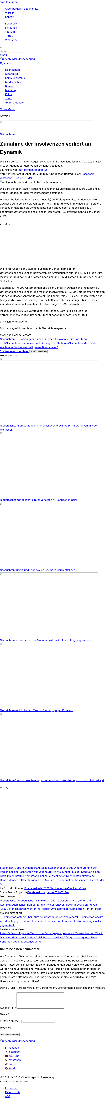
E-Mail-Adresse (10, 1021)
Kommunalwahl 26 (16, 78)
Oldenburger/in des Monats (21, 8)
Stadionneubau (59, 888)
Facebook (11, 23)
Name (4, 1014)
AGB (7, 1096)
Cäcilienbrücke (77, 888)
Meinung (10, 90)
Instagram (11, 27)
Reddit (19, 178)
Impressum (11, 1088)
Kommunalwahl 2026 (37, 888)
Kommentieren (20, 351)
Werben (9, 12)
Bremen (9, 86)
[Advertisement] (52, 246)
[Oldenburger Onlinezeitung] (17, 1041)
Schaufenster (16, 102)
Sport (8, 98)
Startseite (6, 351)
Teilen (32, 352)
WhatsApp (11, 40)
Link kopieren (42, 352)
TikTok (9, 35)
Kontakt (9, 16)
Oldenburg (11, 73)
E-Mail (29, 178)
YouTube (10, 31)
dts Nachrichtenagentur (32, 169)
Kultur (8, 94)
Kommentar (8, 1007)
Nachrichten (12, 69)
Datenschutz (12, 1092)
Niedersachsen (14, 82)
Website (5, 1027)
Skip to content (9, 2)
